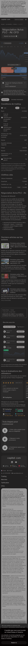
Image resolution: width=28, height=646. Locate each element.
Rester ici (14, 642)
